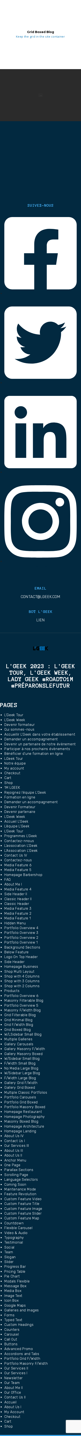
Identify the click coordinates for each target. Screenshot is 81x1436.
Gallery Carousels (18, 1044)
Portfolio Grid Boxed (21, 1102)
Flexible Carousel (18, 1228)
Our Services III (16, 1146)
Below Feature (16, 952)
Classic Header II (18, 899)
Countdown (14, 1223)
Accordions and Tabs (21, 1354)
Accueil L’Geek (16, 821)
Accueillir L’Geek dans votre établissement (39, 734)
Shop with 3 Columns (22, 981)
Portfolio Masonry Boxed (24, 1107)
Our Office (12, 1392)
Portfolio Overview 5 (21, 1005)
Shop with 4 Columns (22, 976)
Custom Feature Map (21, 1218)
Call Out (10, 1339)
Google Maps (15, 1305)
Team (8, 1252)
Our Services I (15, 1373)
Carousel (11, 1334)
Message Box (15, 1286)
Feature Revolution (20, 1194)
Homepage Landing (20, 1131)
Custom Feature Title (22, 1204)
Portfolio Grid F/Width (22, 1359)
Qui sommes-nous (19, 729)
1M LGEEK (12, 787)
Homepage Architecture (24, 1126)
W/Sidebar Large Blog (22, 1073)
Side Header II (15, 894)
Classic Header (16, 904)
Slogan (10, 1257)
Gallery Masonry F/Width (24, 1049)
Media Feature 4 (18, 889)
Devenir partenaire (19, 812)
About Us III (13, 1151)
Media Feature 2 (18, 913)
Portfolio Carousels (20, 1097)
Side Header (14, 962)
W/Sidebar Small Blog (22, 1059)
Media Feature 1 (17, 918)
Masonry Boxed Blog (21, 1121)
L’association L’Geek (21, 846)
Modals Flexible (17, 1281)
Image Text (13, 1296)
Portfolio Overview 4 (21, 928)
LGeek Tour (13, 759)
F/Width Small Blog (20, 1063)
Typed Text (13, 1320)
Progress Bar (15, 1267)
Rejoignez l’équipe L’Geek (25, 792)
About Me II (13, 1388)
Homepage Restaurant (23, 1112)
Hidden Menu (15, 923)
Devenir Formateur (19, 807)
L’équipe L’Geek (17, 826)
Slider (9, 1262)
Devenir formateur (19, 725)
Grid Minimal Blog (18, 1020)
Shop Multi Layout (19, 971)
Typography (14, 1238)
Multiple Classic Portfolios (25, 1092)
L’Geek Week (14, 720)
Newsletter (13, 1378)
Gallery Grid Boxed (19, 1087)
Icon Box (11, 1300)
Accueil (10, 1402)
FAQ (7, 879)
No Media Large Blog (21, 1068)
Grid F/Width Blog (18, 1025)
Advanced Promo (18, 1349)
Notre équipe (15, 763)
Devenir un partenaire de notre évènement (40, 744)
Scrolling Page (16, 1175)
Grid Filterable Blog (20, 1015)
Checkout (12, 773)
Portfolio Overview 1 (21, 942)
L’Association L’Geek (21, 851)
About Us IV (14, 1136)
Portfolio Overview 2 (21, 938)
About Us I (12, 1407)
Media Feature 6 (18, 865)
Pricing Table (14, 1271)
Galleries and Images (21, 1310)
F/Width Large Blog (20, 1078)
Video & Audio (16, 1233)
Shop (8, 783)
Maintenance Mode (20, 1189)
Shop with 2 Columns (22, 986)
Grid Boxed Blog (17, 1030)
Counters (12, 1330)
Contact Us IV (15, 855)
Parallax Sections (18, 1170)
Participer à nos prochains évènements (37, 749)
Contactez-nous (18, 860)
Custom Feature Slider (23, 1213)
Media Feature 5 (18, 870)
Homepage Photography (24, 1117)
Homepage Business (21, 967)
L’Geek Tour (13, 715)
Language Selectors (21, 1179)
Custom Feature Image (23, 1209)
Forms (9, 1315)
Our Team (12, 1383)
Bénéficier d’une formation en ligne (33, 754)
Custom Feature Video (23, 1199)
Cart (7, 778)
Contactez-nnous (19, 841)
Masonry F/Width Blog (22, 1010)
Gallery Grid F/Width (21, 1083)
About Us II (13, 1155)
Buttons (11, 1344)
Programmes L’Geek (20, 836)
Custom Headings (19, 1325)
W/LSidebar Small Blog (23, 1034)
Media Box (12, 1291)
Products (12, 991)
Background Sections (22, 947)
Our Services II (16, 1368)
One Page (12, 1165)
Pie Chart (12, 1276)
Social (9, 1247)
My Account (14, 1412)
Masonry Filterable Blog (23, 1000)
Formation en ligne (19, 797)
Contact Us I (14, 1141)
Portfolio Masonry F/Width (26, 1363)
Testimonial (13, 1242)
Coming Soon (15, 1184)
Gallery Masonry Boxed (23, 1054)
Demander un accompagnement (31, 739)
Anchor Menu (15, 1160)
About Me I (13, 884)
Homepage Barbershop (23, 875)
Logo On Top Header (21, 957)
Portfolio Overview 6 (21, 996)
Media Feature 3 (18, 908)
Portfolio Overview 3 (21, 933)
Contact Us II (15, 1397)
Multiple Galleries (18, 1039)
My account (14, 768)
